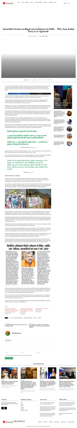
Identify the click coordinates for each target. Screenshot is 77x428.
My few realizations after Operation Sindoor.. (65, 414)
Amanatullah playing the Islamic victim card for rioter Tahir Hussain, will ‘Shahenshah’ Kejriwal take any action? (11, 310)
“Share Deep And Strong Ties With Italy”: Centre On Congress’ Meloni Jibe (63, 104)
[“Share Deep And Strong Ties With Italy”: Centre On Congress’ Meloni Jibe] (63, 97)
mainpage (39, 317)
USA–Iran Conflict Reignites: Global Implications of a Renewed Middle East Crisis (59, 136)
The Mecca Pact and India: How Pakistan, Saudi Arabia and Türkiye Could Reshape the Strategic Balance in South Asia (59, 121)
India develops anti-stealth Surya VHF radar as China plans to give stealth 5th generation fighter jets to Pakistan (67, 409)
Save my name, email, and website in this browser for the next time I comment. (19, 355)
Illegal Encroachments (28, 317)
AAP (9, 317)
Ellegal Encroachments (18, 317)
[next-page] (70, 87)
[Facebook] (2, 408)
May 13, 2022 (34, 147)
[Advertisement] (38, 15)
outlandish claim (15, 105)
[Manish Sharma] (7, 333)
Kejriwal (34, 317)
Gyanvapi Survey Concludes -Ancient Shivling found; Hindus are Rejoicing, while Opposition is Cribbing (39, 326)
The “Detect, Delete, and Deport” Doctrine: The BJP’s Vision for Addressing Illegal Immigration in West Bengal (27, 310)
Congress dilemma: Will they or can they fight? (41, 309)
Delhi (12, 317)
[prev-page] (68, 87)
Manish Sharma (33, 36)
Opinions (38, 27)
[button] (37, 5)
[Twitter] (5, 408)
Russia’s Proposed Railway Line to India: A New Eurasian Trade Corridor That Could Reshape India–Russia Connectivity (59, 129)
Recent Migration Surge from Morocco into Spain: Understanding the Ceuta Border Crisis (59, 143)
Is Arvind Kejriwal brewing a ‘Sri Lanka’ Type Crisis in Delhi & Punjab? (16, 325)
